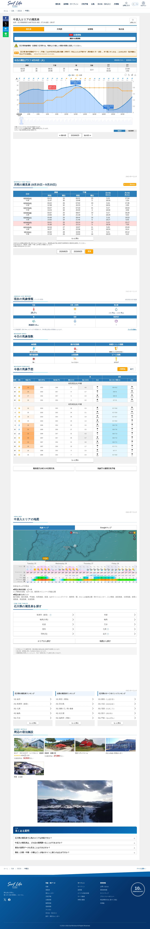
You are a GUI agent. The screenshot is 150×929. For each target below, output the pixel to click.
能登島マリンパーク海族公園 (45, 592)
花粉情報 (48, 906)
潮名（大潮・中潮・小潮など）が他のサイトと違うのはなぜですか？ (42, 852)
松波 (44, 624)
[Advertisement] (75, 158)
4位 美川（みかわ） (106, 713)
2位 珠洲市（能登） (21, 704)
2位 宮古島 (60, 704)
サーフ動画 (81, 896)
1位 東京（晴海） (63, 699)
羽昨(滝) (44, 634)
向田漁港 (39, 597)
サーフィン (81, 886)
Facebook (6, 20)
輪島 (106, 619)
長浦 (46, 597)
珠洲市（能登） (43, 615)
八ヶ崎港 (110, 597)
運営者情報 (103, 890)
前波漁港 (23, 599)
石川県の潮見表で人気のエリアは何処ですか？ (33, 838)
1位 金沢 (17, 699)
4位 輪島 (17, 713)
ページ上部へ (141, 868)
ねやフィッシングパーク (58, 597)
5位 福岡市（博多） (63, 718)
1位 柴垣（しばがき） (106, 699)
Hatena (6, 30)
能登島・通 (73, 597)
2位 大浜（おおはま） (106, 704)
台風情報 (48, 900)
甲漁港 (32, 597)
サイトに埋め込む (130, 184)
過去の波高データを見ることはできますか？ (32, 848)
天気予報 (48, 896)
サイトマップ (104, 893)
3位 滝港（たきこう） (106, 709)
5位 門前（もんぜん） (106, 718)
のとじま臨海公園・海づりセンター (92, 597)
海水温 (121, 29)
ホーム (6, 11)
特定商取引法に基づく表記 (108, 900)
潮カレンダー (50, 893)
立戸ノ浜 (29, 592)
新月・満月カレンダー (53, 916)
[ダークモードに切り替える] (135, 4)
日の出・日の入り (51, 913)
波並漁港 (118, 597)
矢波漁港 (31, 599)
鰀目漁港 (24, 597)
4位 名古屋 (60, 713)
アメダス (48, 910)
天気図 (59, 29)
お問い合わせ (104, 886)
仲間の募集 (81, 900)
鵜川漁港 (16, 597)
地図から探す (105, 641)
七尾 (104, 629)
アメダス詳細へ (132, 329)
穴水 (106, 624)
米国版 (102, 903)
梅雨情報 (48, 903)
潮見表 (20, 11)
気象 (12, 11)
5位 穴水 (17, 718)
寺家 (106, 615)
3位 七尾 (17, 709)
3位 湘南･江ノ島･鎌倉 (64, 709)
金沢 (104, 634)
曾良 (44, 629)
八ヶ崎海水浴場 (19, 592)
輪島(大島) (44, 619)
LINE (5, 35)
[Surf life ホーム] (15, 4)
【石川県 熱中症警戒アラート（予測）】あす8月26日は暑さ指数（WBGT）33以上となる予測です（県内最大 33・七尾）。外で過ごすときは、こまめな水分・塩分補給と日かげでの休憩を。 (75, 53)
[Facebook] (9, 900)
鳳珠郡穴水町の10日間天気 (43, 468)
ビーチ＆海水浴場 (83, 893)
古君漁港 (127, 597)
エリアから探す (44, 641)
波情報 (90, 29)
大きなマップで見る (21, 586)
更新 (89, 251)
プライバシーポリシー (107, 896)
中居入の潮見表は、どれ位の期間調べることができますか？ (38, 843)
